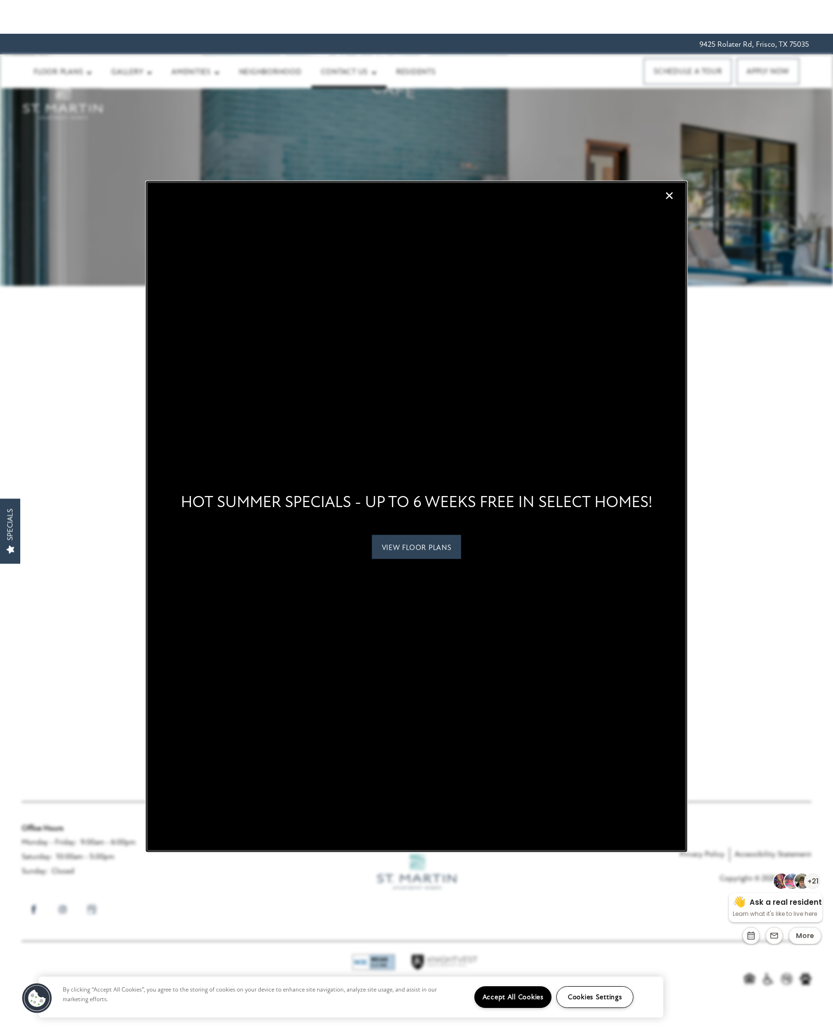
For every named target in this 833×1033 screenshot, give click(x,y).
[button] (416, 547)
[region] (351, 997)
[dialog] (416, 516)
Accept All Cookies (513, 997)
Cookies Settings (595, 997)
